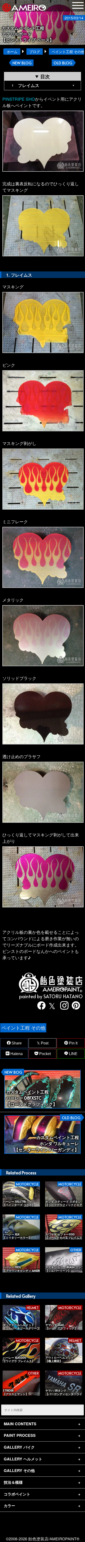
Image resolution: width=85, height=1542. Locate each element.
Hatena (16, 1054)
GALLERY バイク (19, 1447)
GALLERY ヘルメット (23, 1459)
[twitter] (51, 1005)
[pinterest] (74, 1005)
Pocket (44, 1054)
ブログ (34, 51)
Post (44, 1043)
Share (16, 1043)
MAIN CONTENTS (20, 1423)
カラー (9, 1505)
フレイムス (28, 85)
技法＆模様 (13, 1482)
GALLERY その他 (19, 1470)
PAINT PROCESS (20, 1435)
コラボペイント (17, 1494)
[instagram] (62, 1005)
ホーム (12, 51)
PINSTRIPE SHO (18, 99)
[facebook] (39, 1005)
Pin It (72, 1043)
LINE (72, 1054)
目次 (45, 76)
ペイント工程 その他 (23, 1027)
